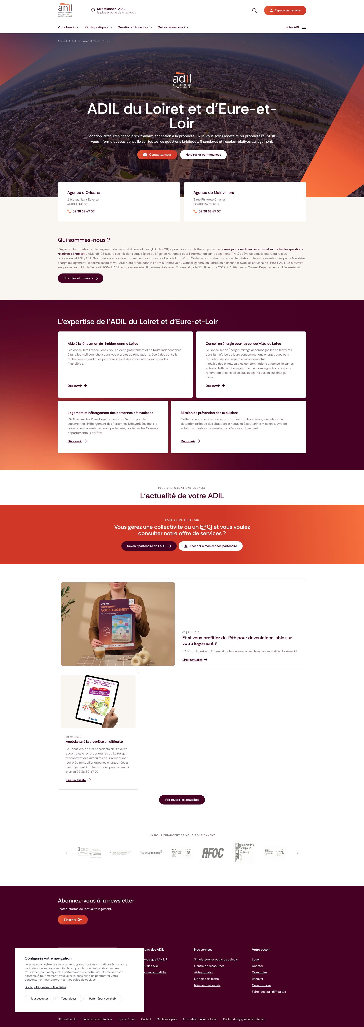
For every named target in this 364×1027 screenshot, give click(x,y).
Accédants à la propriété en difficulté (94, 741)
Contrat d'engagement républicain (244, 1019)
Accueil (62, 41)
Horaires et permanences (203, 155)
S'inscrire (70, 920)
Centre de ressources (209, 966)
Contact (146, 1019)
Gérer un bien (261, 985)
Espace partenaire (287, 10)
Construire (259, 972)
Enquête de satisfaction (97, 1019)
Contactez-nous (160, 155)
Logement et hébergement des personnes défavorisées (110, 412)
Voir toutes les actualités (182, 800)
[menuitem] (68, 27)
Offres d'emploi (67, 1019)
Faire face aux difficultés (269, 992)
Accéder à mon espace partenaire (213, 546)
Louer (256, 959)
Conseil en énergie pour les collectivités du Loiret (243, 343)
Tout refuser (68, 998)
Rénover (257, 979)
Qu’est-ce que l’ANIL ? (151, 959)
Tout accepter (39, 998)
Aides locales (203, 972)
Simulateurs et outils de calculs (216, 959)
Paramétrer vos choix (102, 998)
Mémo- (207, 985)
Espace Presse (127, 1019)
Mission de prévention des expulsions (209, 412)
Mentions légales (167, 1019)
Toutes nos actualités (151, 972)
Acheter (257, 966)
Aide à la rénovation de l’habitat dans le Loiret (103, 343)
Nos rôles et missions (78, 278)
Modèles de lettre (206, 979)
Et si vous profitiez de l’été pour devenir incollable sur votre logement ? (237, 640)
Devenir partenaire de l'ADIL (146, 546)
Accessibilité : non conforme (200, 1019)
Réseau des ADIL (147, 966)
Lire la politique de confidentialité (45, 987)
